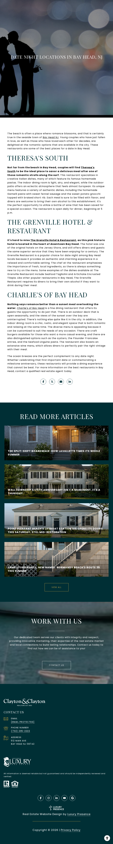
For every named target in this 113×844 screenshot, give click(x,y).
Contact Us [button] (56, 665)
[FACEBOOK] (41, 798)
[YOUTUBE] (64, 798)
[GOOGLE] (72, 798)
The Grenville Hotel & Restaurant (53, 240)
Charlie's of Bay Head (30, 308)
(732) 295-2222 (20, 731)
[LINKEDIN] (56, 798)
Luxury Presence (78, 814)
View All (56, 587)
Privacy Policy (70, 830)
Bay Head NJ (51, 137)
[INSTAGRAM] (48, 798)
